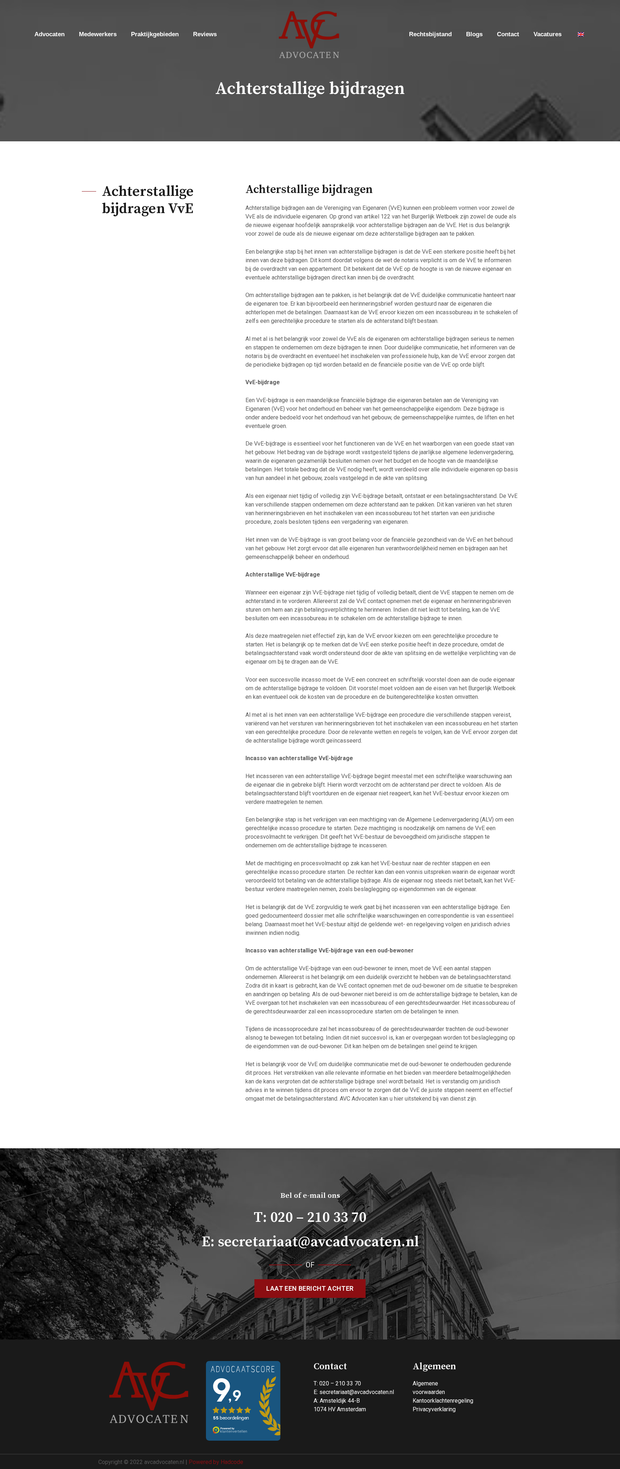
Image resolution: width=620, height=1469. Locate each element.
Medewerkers (98, 34)
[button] (309, 1288)
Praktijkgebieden (155, 34)
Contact (508, 34)
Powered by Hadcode (216, 1462)
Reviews (205, 34)
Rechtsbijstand (430, 34)
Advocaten (49, 34)
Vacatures (548, 34)
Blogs (474, 34)
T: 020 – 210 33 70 (310, 1217)
